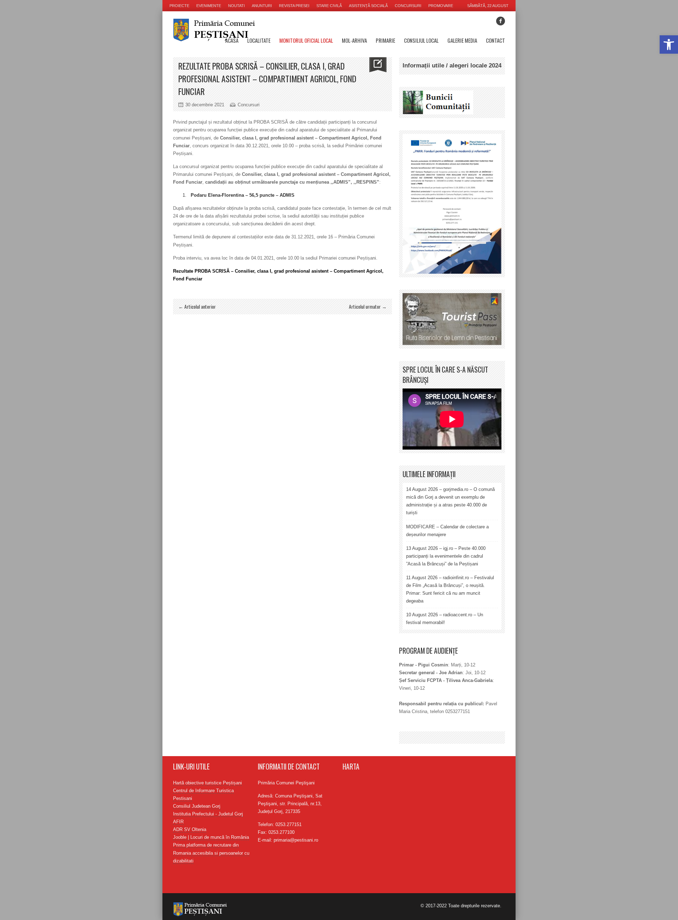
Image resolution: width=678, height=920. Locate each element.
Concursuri (408, 6)
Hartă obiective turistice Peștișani (207, 782)
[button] (669, 44)
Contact (495, 40)
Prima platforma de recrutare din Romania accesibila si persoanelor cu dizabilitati (211, 852)
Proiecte (179, 6)
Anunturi (262, 6)
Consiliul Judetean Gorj (196, 806)
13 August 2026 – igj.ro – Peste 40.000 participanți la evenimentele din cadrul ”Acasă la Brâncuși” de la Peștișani (446, 556)
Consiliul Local (421, 40)
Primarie (385, 40)
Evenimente (208, 6)
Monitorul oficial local (306, 40)
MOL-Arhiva (354, 40)
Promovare (440, 6)
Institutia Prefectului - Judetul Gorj (208, 814)
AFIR (178, 821)
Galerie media (462, 40)
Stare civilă (329, 6)
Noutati (236, 6)
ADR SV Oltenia (189, 829)
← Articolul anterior (197, 306)
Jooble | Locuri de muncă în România (211, 837)
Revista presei (294, 6)
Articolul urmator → (368, 306)
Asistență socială (368, 6)
